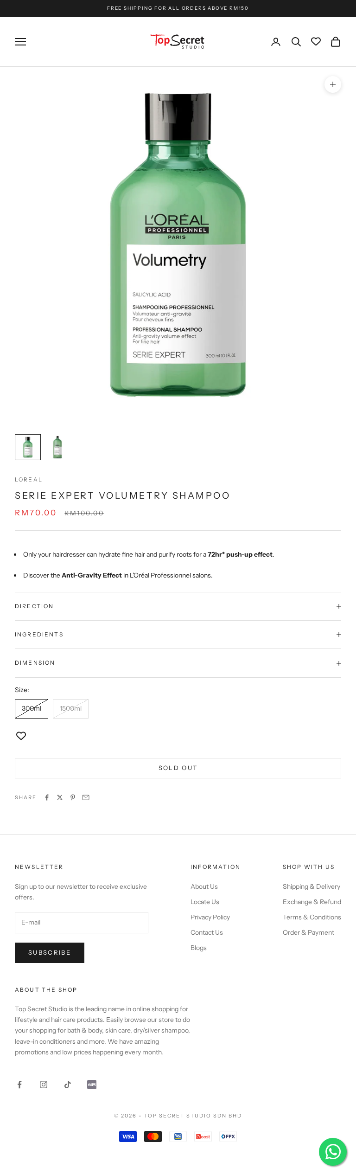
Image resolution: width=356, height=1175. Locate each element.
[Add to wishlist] (21, 736)
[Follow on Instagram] (43, 1084)
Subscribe (49, 952)
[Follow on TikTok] (67, 1084)
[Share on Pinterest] (72, 797)
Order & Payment (308, 932)
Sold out (178, 767)
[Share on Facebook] (47, 797)
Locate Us (205, 902)
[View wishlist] (316, 42)
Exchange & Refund (312, 902)
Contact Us (207, 932)
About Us (204, 886)
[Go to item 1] (28, 447)
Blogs (199, 948)
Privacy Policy (210, 917)
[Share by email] (85, 797)
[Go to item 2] (57, 447)
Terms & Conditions (312, 917)
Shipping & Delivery (311, 886)
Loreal (29, 479)
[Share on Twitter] (60, 797)
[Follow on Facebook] (19, 1084)
